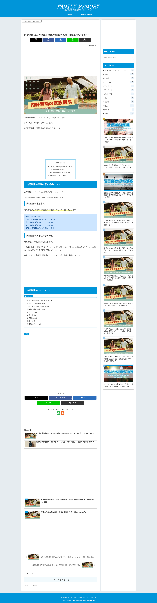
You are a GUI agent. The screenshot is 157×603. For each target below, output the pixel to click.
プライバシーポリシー (78, 597)
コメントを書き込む (60, 579)
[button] (85, 40)
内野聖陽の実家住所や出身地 (60, 172)
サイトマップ (92, 597)
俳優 (27, 334)
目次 (58, 163)
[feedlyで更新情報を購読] (58, 413)
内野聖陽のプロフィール (58, 175)
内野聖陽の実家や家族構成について (61, 167)
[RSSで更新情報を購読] (62, 413)
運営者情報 (65, 597)
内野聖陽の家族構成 (58, 169)
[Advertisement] (60, 27)
